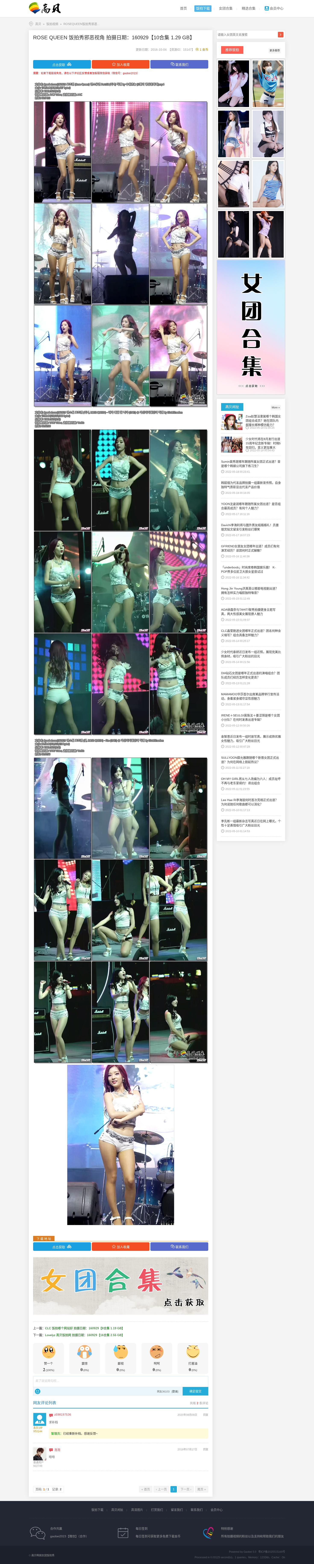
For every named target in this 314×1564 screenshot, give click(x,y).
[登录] (175, 1391)
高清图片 (137, 1509)
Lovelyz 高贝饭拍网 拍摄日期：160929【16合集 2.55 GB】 (85, 1335)
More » (276, 407)
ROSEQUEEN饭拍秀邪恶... (81, 24)
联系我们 (197, 1509)
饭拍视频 (52, 24)
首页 (183, 8)
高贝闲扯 (117, 1509)
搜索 (280, 34)
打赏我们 (157, 1509)
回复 (205, 1414)
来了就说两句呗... (47, 1380)
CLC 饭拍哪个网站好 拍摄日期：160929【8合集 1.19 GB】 (85, 1328)
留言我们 (177, 1509)
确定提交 (195, 1391)
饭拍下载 (203, 8)
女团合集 (226, 8)
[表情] (37, 1391)
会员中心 (276, 8)
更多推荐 (275, 50)
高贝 (38, 24)
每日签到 (142, 1528)
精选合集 (248, 8)
